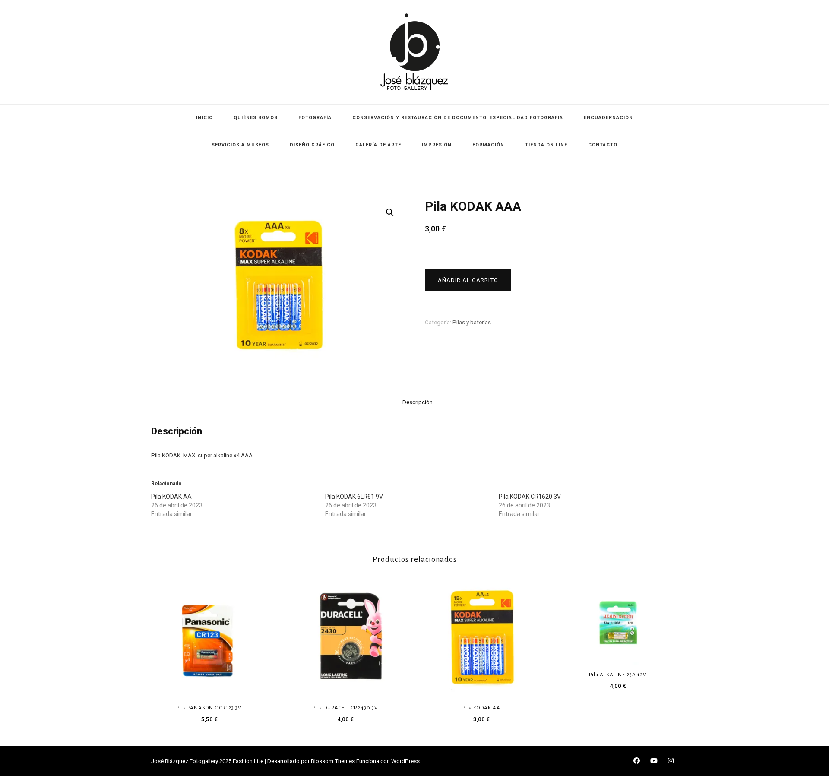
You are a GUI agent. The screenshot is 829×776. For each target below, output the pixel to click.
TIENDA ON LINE (546, 145)
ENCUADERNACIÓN (608, 117)
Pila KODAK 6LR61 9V (354, 496)
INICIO (204, 117)
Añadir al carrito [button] (209, 636)
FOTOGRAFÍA (315, 117)
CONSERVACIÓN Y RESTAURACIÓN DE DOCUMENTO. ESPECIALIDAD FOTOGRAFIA (457, 117)
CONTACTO (602, 145)
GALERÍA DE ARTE (378, 145)
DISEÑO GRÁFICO (312, 145)
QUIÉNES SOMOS (256, 117)
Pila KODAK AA (171, 496)
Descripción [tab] (417, 402)
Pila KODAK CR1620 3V (530, 496)
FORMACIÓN (488, 145)
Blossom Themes (333, 761)
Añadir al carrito (468, 280)
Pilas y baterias (471, 322)
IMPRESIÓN (437, 145)
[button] (390, 212)
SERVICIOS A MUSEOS (240, 145)
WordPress (405, 761)
